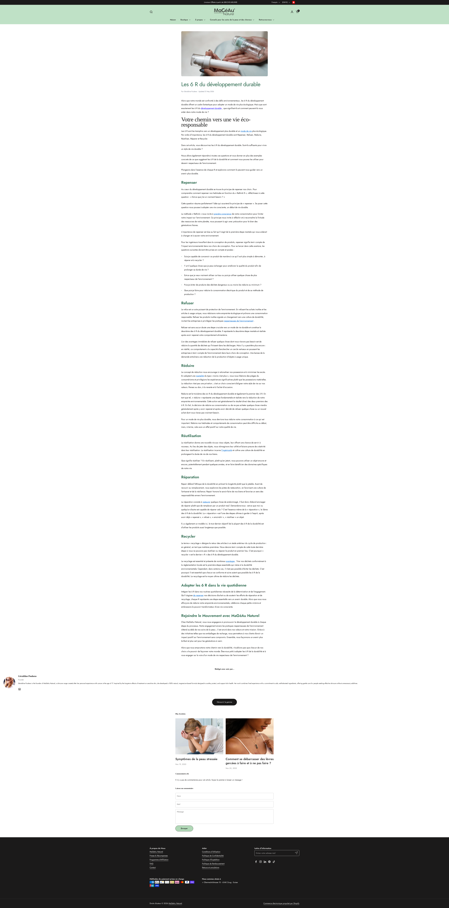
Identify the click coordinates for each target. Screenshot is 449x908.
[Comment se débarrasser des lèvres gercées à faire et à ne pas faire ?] (250, 736)
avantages (230, 561)
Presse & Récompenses (159, 855)
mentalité (200, 375)
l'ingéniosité (226, 450)
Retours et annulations (210, 867)
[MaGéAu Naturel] (224, 11)
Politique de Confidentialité (213, 855)
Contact (153, 867)
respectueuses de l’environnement (238, 320)
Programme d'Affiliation (159, 859)
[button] (151, 11)
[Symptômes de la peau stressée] (199, 736)
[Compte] (292, 11)
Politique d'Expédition (210, 859)
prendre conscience (222, 213)
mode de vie (246, 131)
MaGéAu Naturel (156, 851)
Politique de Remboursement (213, 863)
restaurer (206, 501)
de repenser (198, 595)
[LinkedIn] (19, 689)
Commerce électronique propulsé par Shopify (281, 903)
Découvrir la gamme (224, 702)
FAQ (151, 863)
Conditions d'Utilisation (211, 851)
